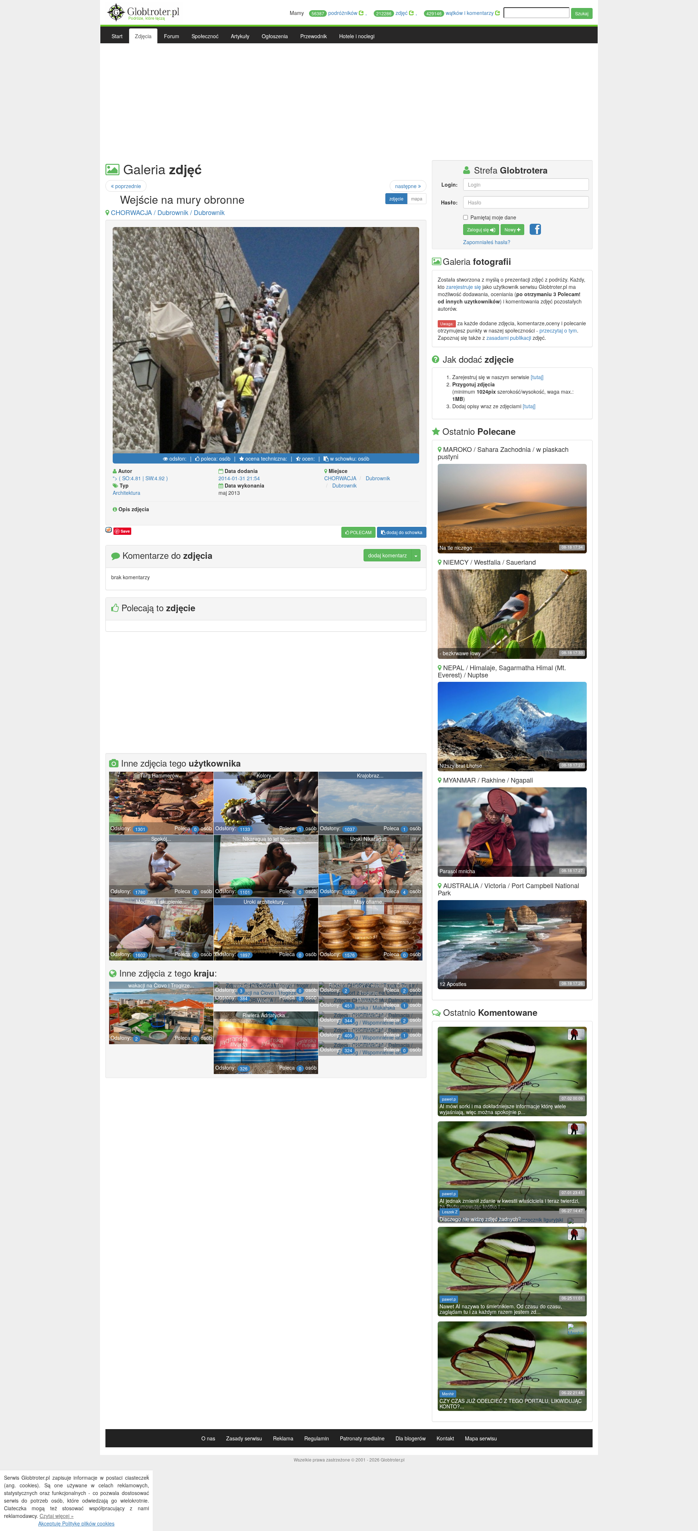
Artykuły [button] (240, 36)
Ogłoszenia (275, 36)
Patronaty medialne (362, 1438)
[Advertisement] (349, 102)
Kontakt (445, 1438)
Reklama (283, 1438)
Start (117, 36)
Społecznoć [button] (205, 36)
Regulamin (316, 1438)
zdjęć (392, 12)
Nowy (511, 229)
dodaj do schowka (403, 532)
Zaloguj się (478, 229)
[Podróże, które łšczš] (144, 11)
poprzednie (127, 186)
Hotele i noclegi (356, 36)
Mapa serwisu (481, 1438)
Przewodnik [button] (313, 36)
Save (125, 531)
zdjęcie (396, 198)
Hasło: (449, 202)
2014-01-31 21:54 (239, 478)
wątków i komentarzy (460, 12)
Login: (449, 184)
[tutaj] (537, 377)
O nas (208, 1438)
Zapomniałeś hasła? (486, 242)
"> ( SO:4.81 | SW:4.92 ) (140, 478)
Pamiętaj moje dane (493, 217)
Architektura (126, 492)
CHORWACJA (340, 478)
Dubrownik (378, 478)
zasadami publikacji (508, 337)
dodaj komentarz (387, 555)
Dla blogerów (411, 1438)
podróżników (335, 12)
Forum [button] (171, 36)
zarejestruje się (463, 286)
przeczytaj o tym (558, 330)
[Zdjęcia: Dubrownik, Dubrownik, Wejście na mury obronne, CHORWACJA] (266, 342)
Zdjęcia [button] (143, 36)
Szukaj (582, 13)
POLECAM (360, 532)
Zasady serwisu (244, 1438)
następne (406, 186)
